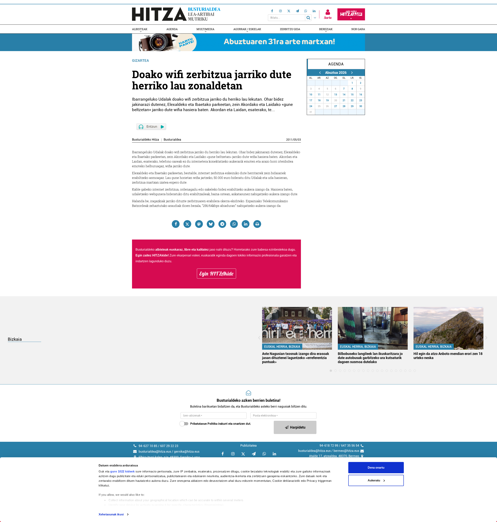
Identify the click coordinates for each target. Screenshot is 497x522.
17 (310, 100)
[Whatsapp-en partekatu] (234, 224)
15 (352, 94)
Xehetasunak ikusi (111, 514)
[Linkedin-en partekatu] (245, 224)
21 (344, 100)
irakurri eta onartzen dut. (220, 423)
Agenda (172, 29)
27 (313, 83)
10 (310, 94)
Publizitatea (248, 445)
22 (352, 100)
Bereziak (326, 29)
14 (344, 94)
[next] (351, 72)
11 (319, 94)
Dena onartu (376, 467)
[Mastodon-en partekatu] (199, 224)
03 (299, 139)
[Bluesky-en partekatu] (211, 224)
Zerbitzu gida (290, 29)
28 (321, 83)
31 (346, 83)
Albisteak (139, 29)
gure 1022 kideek (122, 471)
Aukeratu (374, 480)
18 (319, 100)
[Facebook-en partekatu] (176, 224)
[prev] (319, 72)
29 (329, 83)
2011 (289, 139)
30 (338, 83)
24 (310, 106)
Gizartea (140, 60)
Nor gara (358, 29)
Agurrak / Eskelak (247, 29)
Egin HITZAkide (216, 273)
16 (360, 94)
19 (327, 100)
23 (360, 100)
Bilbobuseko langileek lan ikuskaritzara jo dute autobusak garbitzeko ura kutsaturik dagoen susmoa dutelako (370, 358)
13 (335, 94)
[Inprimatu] (257, 224)
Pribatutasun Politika (203, 423)
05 (295, 139)
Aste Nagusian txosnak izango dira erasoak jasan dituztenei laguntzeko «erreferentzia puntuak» (295, 358)
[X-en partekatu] (187, 224)
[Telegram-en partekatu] (222, 224)
